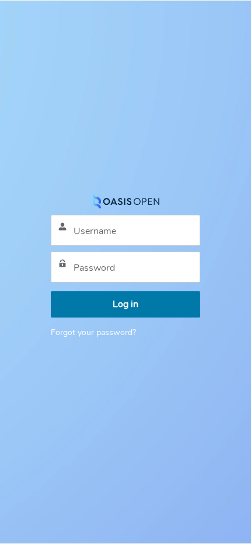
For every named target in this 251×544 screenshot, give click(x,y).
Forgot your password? (93, 332)
